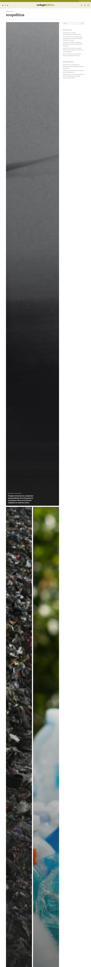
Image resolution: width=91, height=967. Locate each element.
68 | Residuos (11, 493)
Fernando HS (66, 64)
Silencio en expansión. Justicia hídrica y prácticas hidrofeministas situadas (72, 54)
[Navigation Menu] (88, 5)
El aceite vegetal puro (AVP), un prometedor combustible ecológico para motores (73, 76)
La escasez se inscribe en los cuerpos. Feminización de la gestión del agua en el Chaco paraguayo (73, 50)
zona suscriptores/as (84, 1)
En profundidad (18, 493)
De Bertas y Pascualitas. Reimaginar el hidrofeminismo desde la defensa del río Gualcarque (72, 44)
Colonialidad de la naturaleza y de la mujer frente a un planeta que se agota (73, 66)
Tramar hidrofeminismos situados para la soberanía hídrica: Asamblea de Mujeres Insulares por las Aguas (73, 38)
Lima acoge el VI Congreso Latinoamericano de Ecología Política (72, 33)
